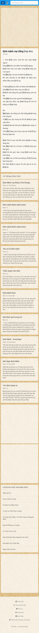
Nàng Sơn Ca (7, 493)
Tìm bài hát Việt (20, 605)
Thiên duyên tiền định (11, 271)
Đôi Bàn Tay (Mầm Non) (10, 505)
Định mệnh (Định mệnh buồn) (14, 205)
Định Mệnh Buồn (9, 293)
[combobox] (24, 3)
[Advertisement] (19, 27)
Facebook (20, 612)
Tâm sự (20, 609)
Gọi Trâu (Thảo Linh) (9, 531)
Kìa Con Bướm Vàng (9, 499)
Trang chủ (20, 601)
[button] (3, 2)
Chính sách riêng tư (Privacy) (20, 620)
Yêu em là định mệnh (11, 249)
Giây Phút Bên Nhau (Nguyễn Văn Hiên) (15, 537)
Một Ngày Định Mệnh (11, 361)
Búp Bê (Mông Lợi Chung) (11, 525)
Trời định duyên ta (10, 385)
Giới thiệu (21, 616)
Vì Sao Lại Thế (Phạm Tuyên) (12, 511)
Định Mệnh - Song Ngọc (12, 339)
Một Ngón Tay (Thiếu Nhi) (11, 543)
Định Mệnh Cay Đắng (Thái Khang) (16, 183)
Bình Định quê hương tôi (12, 317)
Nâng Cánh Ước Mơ (9, 549)
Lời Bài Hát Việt (23, 627)
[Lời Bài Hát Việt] (7, 2)
